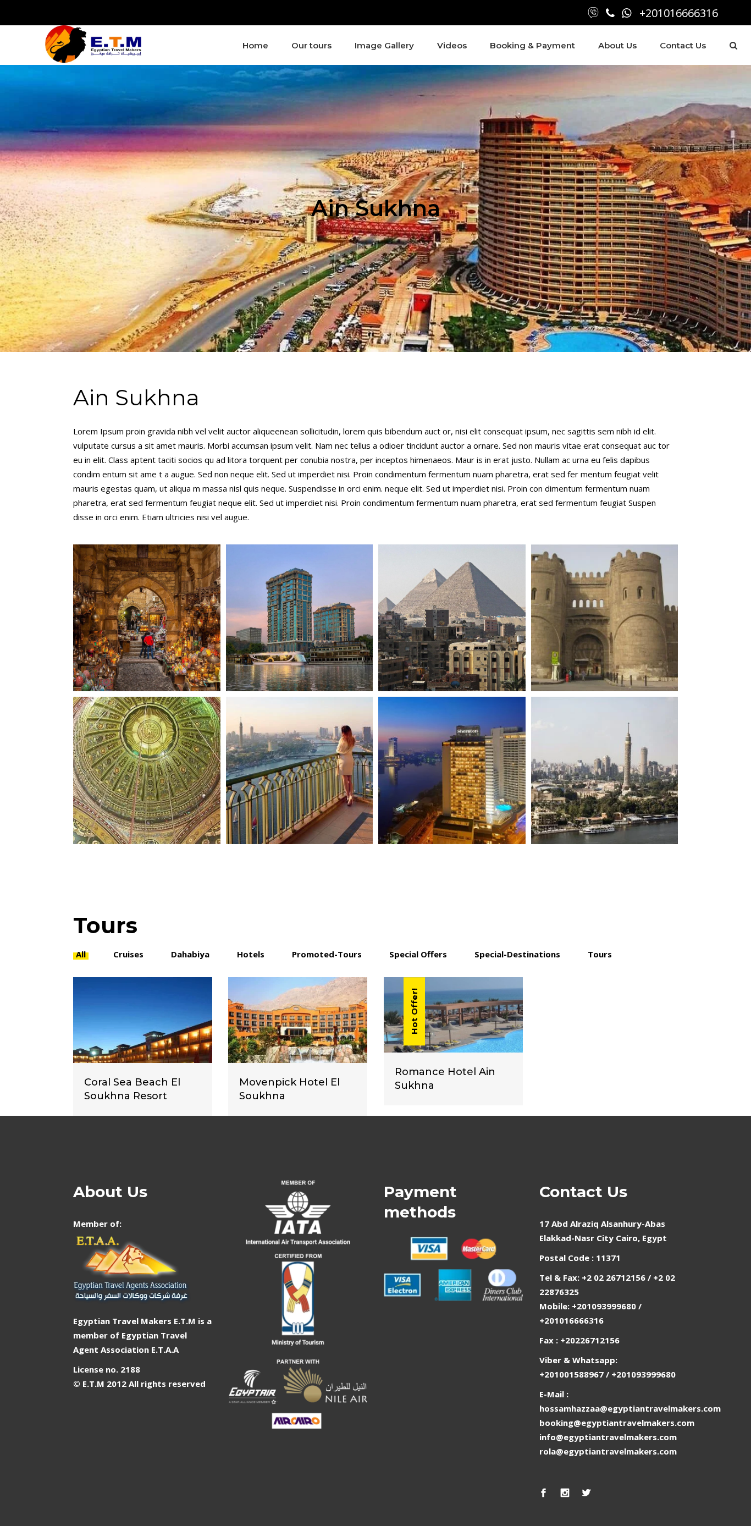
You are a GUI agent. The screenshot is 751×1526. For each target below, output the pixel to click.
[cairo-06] (604, 618)
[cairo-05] (299, 770)
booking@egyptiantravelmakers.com (616, 1422)
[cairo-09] (146, 618)
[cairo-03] (452, 770)
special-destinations (517, 954)
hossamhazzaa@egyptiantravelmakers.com (630, 1408)
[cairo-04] (146, 770)
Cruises (128, 954)
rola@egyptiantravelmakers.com (608, 1451)
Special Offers (418, 954)
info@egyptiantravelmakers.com (608, 1436)
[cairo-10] (604, 770)
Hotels (250, 954)
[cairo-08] (299, 618)
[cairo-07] (452, 618)
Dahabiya (190, 954)
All (81, 954)
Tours (600, 954)
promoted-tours (327, 954)
